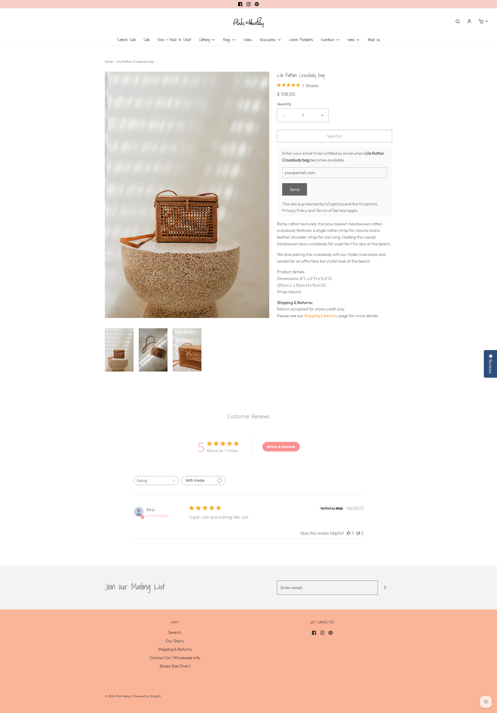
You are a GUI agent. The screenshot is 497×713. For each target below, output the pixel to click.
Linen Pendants (301, 39)
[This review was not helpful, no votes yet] (358, 533)
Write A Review (281, 446)
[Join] (385, 588)
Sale (147, 39)
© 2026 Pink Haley (118, 696)
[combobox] (156, 480)
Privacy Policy (294, 210)
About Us (374, 39)
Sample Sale (126, 39)
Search (174, 632)
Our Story (175, 640)
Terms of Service (331, 210)
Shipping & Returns (321, 315)
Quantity (284, 104)
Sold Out (334, 136)
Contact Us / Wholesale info (175, 657)
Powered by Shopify (147, 696)
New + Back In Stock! (174, 39)
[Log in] (469, 21)
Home (109, 61)
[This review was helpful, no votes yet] (348, 533)
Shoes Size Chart (174, 666)
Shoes (248, 39)
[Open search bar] (457, 21)
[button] (119, 350)
